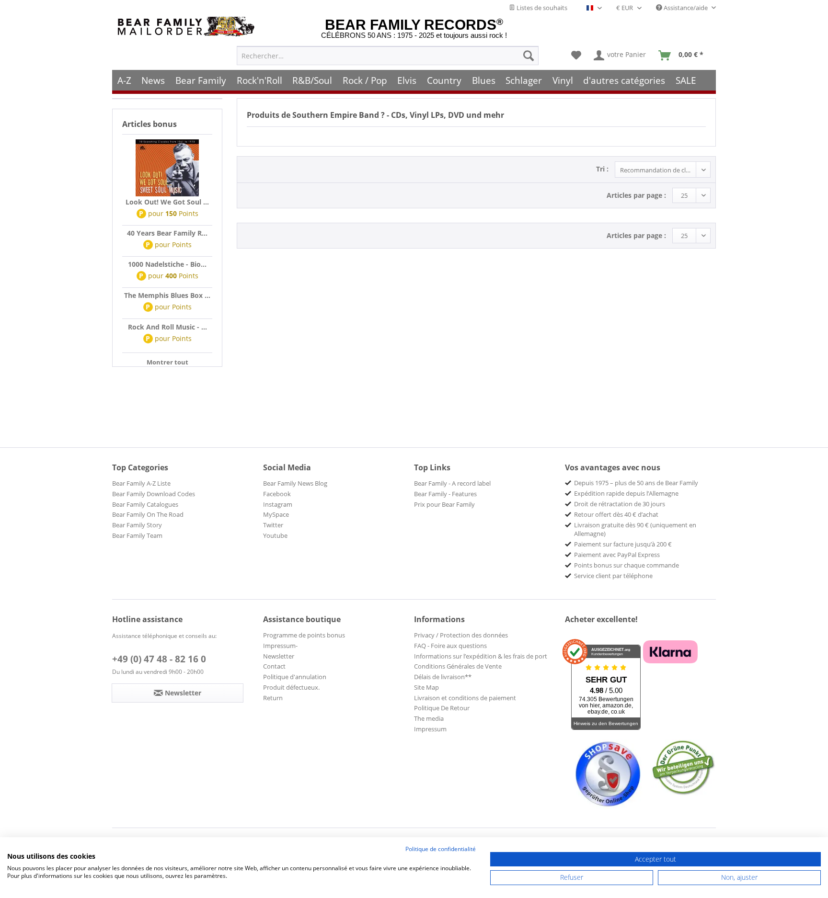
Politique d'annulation (294, 676)
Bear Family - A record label (452, 483)
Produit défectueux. (291, 687)
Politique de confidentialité (440, 849)
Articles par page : (636, 195)
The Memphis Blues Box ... (167, 295)
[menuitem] (388, 55)
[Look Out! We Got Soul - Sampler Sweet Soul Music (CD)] (167, 168)
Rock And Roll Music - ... (167, 326)
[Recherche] (528, 55)
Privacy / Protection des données (461, 635)
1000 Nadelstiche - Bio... (167, 264)
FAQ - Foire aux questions (450, 645)
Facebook (277, 493)
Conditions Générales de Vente (458, 666)
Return (273, 697)
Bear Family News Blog (295, 483)
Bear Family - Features (445, 493)
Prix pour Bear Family (444, 504)
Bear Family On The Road (148, 514)
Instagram (277, 504)
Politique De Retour (442, 708)
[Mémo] (576, 55)
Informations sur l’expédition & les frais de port (480, 656)
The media (429, 718)
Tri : (602, 168)
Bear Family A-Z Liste (141, 483)
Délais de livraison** (443, 676)
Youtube (275, 535)
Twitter (273, 525)
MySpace (276, 514)
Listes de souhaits (541, 7)
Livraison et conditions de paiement (465, 697)
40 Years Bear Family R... (167, 233)
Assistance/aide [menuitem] (685, 7)
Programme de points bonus (304, 635)
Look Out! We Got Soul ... (167, 201)
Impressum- (280, 645)
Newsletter (278, 656)
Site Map (426, 687)
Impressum (430, 729)
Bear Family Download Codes (153, 493)
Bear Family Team (137, 535)
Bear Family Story (137, 525)
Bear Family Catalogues (145, 504)
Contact (274, 666)
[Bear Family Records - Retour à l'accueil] (188, 26)
